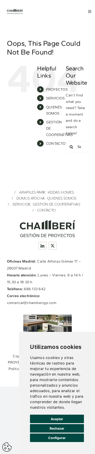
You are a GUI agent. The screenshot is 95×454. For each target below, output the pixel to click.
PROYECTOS (57, 89)
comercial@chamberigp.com (31, 303)
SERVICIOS (55, 98)
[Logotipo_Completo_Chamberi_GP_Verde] (15, 11)
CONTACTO (56, 143)
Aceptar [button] (57, 419)
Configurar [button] (57, 438)
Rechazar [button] (57, 428)
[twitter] (52, 246)
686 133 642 (34, 289)
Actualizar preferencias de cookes (7, 447)
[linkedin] (42, 246)
